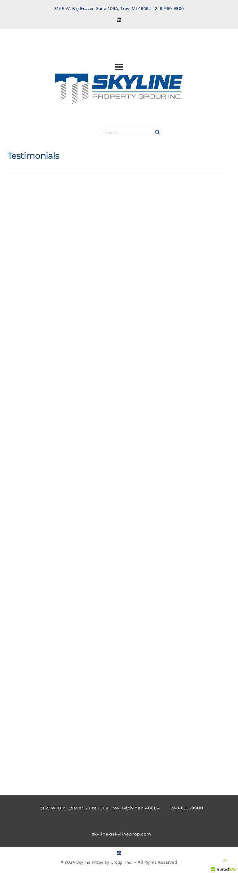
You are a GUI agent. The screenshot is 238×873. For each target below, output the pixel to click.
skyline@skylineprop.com (121, 833)
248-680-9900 (169, 9)
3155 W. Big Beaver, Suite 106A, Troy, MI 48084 (102, 9)
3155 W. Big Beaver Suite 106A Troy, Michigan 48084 (100, 807)
